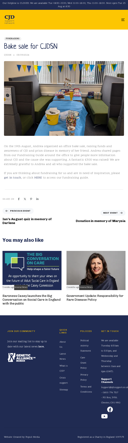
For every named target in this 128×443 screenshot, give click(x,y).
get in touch (12, 178)
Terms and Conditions (85, 389)
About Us (63, 344)
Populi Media (33, 437)
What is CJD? (64, 368)
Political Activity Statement (85, 346)
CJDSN (7, 55)
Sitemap (64, 389)
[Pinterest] (31, 199)
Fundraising (13, 39)
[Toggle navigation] (104, 20)
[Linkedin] (37, 199)
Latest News (63, 356)
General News (21, 287)
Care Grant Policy (83, 363)
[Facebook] (19, 199)
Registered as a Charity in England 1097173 (101, 437)
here (41, 347)
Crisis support (64, 380)
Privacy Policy (84, 377)
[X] (25, 199)
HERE (38, 178)
